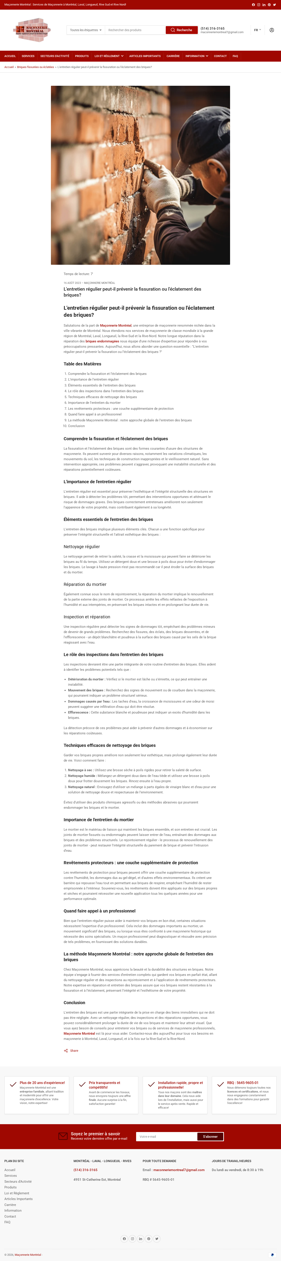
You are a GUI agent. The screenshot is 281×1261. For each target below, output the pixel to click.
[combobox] (151, 30)
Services (28, 56)
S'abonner (210, 1137)
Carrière (173, 56)
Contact (220, 56)
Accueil (10, 56)
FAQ (235, 56)
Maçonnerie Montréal (28, 1254)
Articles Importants (145, 56)
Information (195, 56)
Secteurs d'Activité (54, 56)
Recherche (184, 30)
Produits (82, 56)
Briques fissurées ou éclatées (35, 67)
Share (74, 1050)
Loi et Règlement (107, 56)
